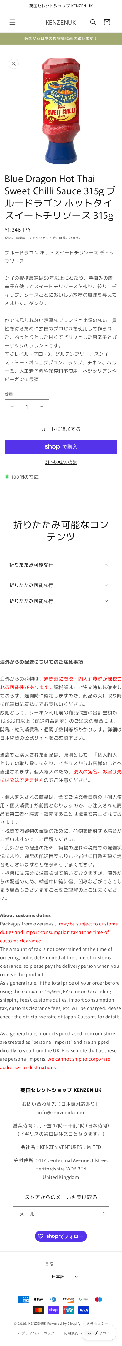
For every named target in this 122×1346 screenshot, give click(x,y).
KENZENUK (37, 1323)
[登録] (102, 1213)
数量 (9, 394)
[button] (12, 22)
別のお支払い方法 (61, 461)
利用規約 (71, 1332)
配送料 (21, 237)
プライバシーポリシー (40, 1332)
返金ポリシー (97, 1323)
